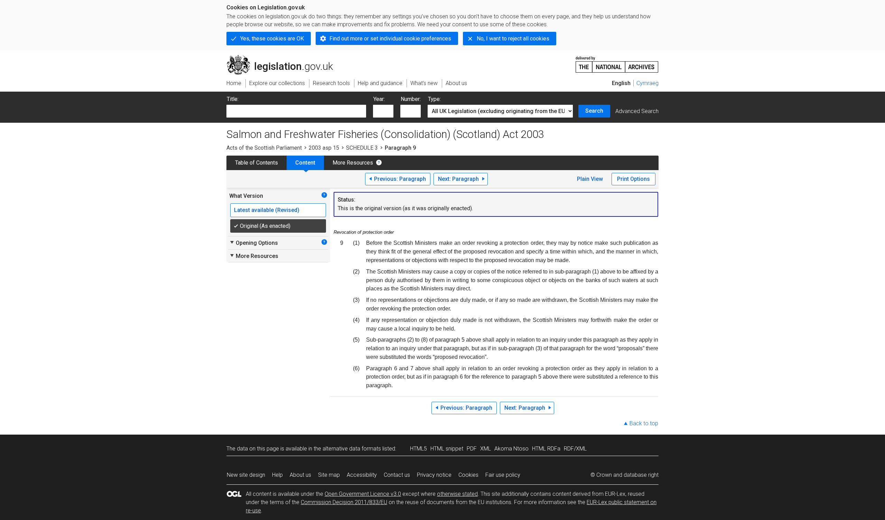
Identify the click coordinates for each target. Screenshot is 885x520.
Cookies (468, 475)
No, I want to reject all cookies (513, 38)
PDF (472, 448)
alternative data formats (352, 448)
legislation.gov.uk (283, 58)
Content (305, 162)
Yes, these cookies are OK (272, 38)
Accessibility (362, 475)
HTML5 (418, 448)
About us (300, 475)
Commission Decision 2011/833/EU (344, 502)
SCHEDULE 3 (362, 148)
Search (594, 111)
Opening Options (253, 242)
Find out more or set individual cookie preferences (390, 38)
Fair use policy (502, 475)
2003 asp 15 (324, 148)
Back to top (644, 423)
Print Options (633, 179)
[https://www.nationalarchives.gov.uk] (617, 61)
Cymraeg (647, 83)
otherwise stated (457, 494)
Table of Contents (256, 162)
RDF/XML (575, 448)
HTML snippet (446, 448)
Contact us (397, 475)
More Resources (353, 162)
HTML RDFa (546, 448)
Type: (434, 99)
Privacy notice (434, 475)
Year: (379, 99)
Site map (329, 475)
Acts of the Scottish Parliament (264, 148)
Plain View (590, 179)
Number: (411, 99)
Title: (233, 99)
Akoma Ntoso (511, 448)
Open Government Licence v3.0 (363, 494)
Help (277, 475)
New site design (246, 475)
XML (485, 448)
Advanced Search (637, 111)
